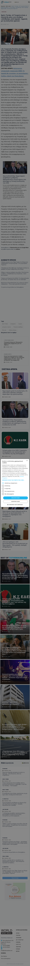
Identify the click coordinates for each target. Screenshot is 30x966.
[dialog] (15, 483)
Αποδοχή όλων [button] (15, 498)
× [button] (26, 460)
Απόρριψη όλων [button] (15, 501)
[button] (15, 480)
